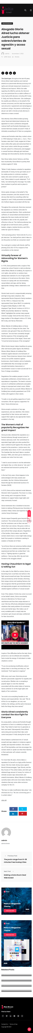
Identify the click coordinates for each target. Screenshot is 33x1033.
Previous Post (12, 856)
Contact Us (4, 1024)
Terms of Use (13, 1024)
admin (4, 840)
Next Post (7, 871)
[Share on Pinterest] (14, 73)
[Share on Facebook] (2, 73)
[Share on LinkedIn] (10, 73)
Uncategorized (7, 23)
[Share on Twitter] (6, 73)
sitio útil (4, 800)
